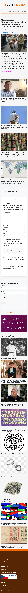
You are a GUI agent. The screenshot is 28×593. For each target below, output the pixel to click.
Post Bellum (3, 569)
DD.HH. (9, 29)
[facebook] (2, 585)
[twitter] (4, 585)
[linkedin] (7, 585)
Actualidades (4, 29)
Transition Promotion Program (8, 572)
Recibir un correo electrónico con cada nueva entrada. (13, 267)
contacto (3, 561)
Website (5, 233)
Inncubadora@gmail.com (7, 559)
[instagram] (5, 585)
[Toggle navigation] (4, 15)
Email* (4, 229)
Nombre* (5, 225)
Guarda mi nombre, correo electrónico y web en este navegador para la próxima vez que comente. (12, 242)
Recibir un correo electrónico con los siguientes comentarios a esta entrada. (13, 259)
